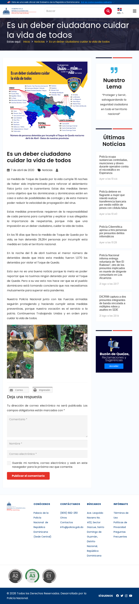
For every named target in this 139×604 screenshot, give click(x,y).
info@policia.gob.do (71, 527)
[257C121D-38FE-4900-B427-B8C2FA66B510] (47, 338)
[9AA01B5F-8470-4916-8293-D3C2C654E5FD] (74, 338)
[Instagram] (126, 595)
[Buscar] (108, 11)
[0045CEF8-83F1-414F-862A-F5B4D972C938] (20, 338)
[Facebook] (117, 595)
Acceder (113, 366)
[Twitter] (122, 595)
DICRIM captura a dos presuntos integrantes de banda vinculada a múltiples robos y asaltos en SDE (112, 303)
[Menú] (134, 11)
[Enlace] (20, 11)
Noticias (47, 170)
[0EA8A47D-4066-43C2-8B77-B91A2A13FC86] (20, 365)
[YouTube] (130, 595)
